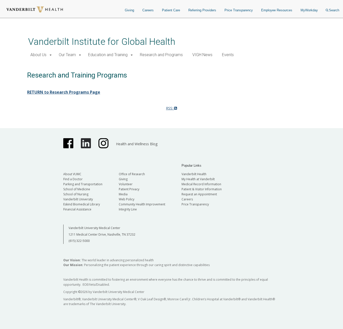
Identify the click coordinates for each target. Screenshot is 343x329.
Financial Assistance (77, 209)
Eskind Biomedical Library (81, 204)
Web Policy (126, 199)
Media (123, 194)
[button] (50, 55)
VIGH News (202, 54)
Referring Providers (202, 10)
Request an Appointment (199, 194)
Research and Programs (161, 54)
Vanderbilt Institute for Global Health (101, 41)
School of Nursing (75, 194)
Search (334, 10)
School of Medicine (76, 189)
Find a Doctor (73, 179)
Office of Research (132, 174)
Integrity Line (128, 209)
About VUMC (72, 174)
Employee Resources (276, 10)
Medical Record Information (201, 184)
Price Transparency (238, 10)
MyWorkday (309, 10)
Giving (129, 10)
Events (228, 54)
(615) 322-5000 (79, 241)
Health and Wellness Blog (136, 143)
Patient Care (171, 10)
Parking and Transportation (82, 184)
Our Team (67, 54)
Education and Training (108, 54)
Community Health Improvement (142, 204)
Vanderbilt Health (194, 174)
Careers (148, 10)
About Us (38, 54)
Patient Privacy (129, 189)
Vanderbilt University (78, 199)
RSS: (170, 108)
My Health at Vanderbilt (198, 179)
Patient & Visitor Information (202, 189)
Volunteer (126, 184)
